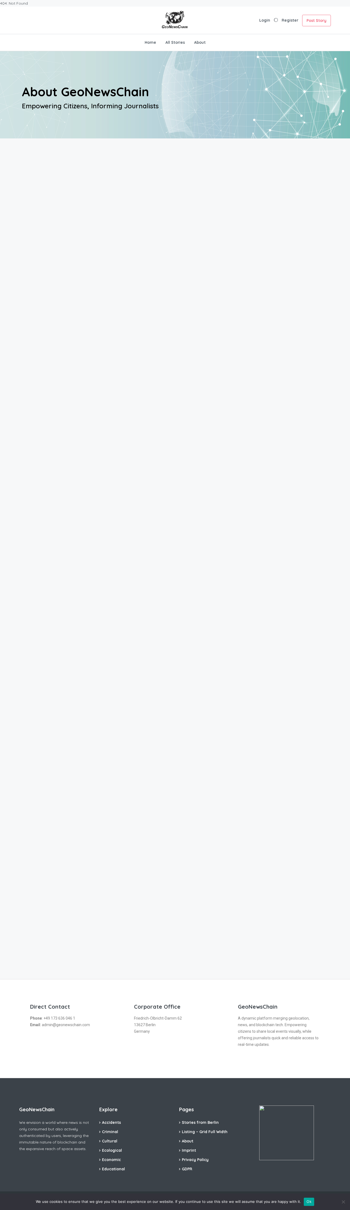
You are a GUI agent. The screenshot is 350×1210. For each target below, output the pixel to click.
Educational (113, 1169)
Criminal (110, 1131)
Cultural (109, 1141)
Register (290, 20)
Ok (309, 1201)
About (200, 42)
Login (264, 20)
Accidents (111, 1122)
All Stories (175, 42)
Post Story (316, 20)
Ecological (112, 1150)
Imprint (189, 1150)
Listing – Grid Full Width (205, 1131)
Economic (111, 1159)
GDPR (187, 1169)
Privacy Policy (195, 1159)
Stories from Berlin (200, 1122)
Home (150, 42)
